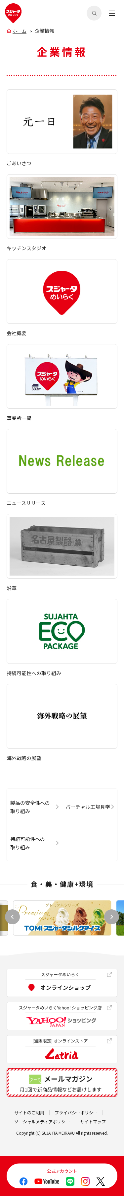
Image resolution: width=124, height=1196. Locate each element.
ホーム (19, 31)
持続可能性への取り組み (27, 843)
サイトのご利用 (29, 1112)
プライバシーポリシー (76, 1112)
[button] (111, 916)
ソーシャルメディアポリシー (42, 1121)
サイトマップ (93, 1121)
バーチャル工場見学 (87, 806)
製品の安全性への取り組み (30, 807)
